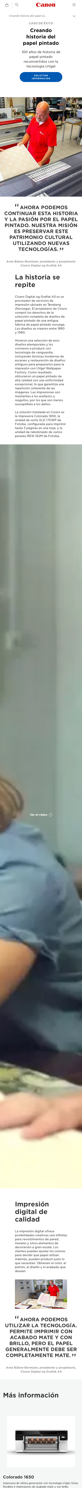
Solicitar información (41, 77)
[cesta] (6, 5)
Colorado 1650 (18, 1477)
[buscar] (17, 5)
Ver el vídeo (38, 815)
